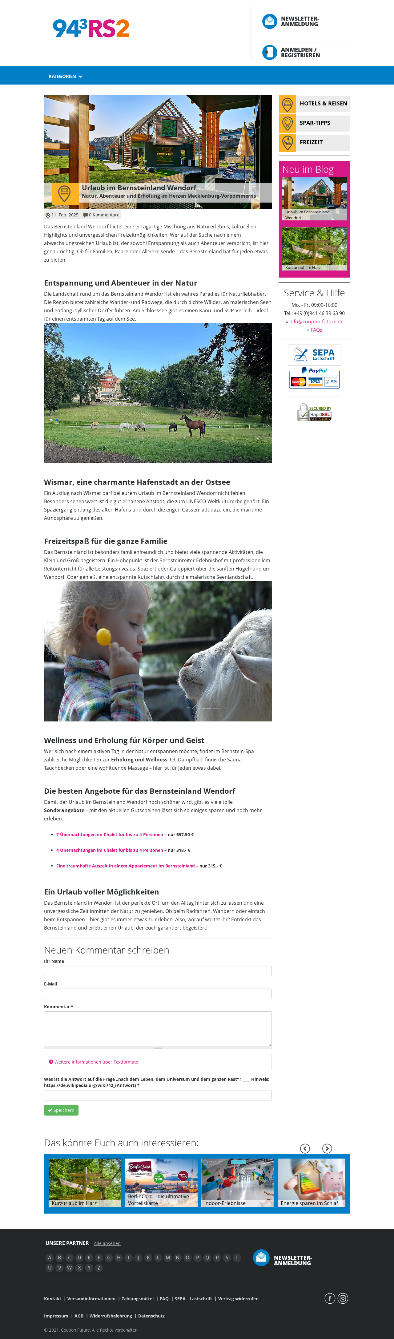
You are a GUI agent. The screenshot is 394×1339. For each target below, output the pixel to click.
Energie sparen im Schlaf (309, 1203)
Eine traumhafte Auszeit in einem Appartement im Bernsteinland (125, 866)
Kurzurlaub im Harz (303, 267)
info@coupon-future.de (316, 321)
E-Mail (50, 984)
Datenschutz (151, 1315)
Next (327, 1148)
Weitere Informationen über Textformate (95, 1062)
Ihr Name (54, 961)
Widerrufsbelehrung (111, 1315)
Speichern (63, 1110)
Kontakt (52, 1298)
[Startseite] (141, 28)
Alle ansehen (107, 1243)
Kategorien (63, 76)
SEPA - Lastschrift (193, 1298)
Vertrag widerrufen (238, 1298)
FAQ (164, 1298)
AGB (78, 1315)
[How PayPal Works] (314, 377)
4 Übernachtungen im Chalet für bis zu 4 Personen (109, 850)
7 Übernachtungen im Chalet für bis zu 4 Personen (109, 834)
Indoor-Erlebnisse (225, 1203)
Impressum (56, 1315)
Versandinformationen (91, 1298)
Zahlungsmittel (138, 1298)
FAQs (316, 329)
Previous (305, 1148)
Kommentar (58, 1006)
